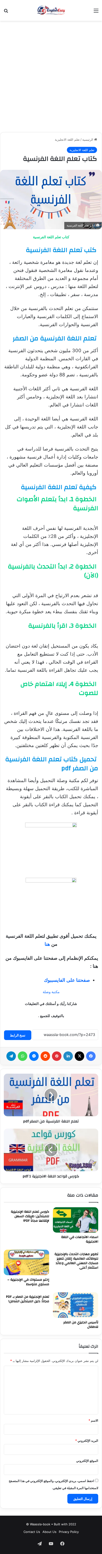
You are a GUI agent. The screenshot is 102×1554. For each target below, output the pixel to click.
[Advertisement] (51, 76)
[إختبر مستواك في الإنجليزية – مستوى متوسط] (26, 1262)
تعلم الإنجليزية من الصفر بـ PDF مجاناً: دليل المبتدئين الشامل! (27, 1299)
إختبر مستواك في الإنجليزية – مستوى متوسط (28, 1282)
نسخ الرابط (17, 1035)
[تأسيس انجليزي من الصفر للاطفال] (75, 1305)
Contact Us (31, 1532)
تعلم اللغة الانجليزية (67, 139)
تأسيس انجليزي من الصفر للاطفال (80, 1324)
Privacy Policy (69, 1532)
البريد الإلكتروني (86, 1440)
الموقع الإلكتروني (87, 1461)
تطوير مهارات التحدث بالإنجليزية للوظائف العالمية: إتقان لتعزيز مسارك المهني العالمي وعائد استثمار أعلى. (76, 1261)
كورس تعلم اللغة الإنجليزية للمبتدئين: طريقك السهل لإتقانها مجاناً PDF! (30, 1216)
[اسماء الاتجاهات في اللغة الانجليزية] (75, 1220)
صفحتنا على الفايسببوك (67, 980)
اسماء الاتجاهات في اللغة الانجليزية (79, 1239)
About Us (49, 1532)
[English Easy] (51, 10)
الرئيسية (88, 139)
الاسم (93, 1420)
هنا (47, 944)
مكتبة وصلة (51, 992)
